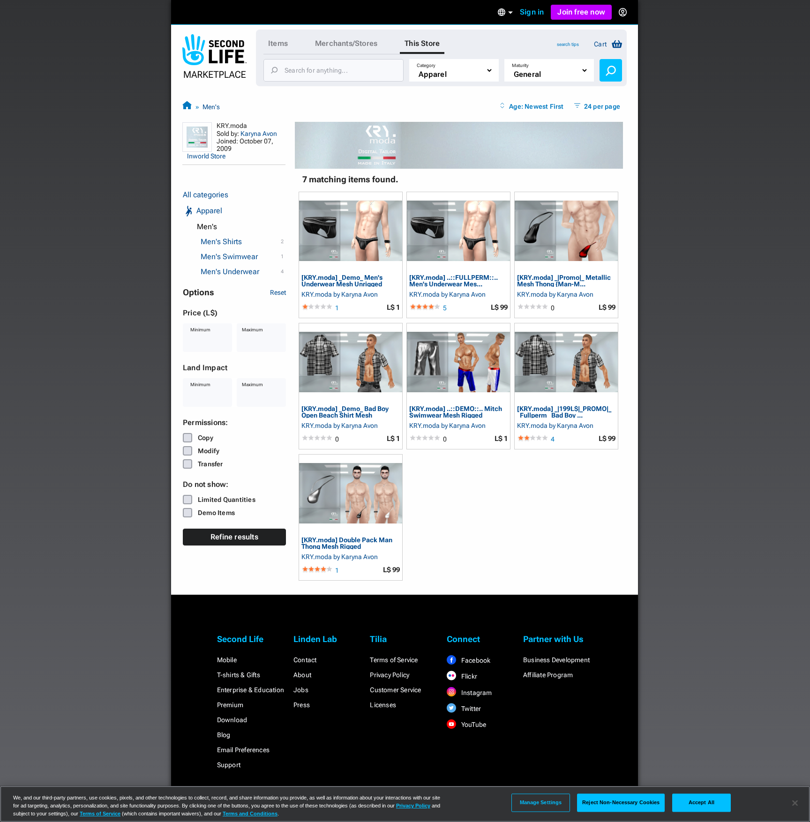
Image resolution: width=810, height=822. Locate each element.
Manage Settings (541, 802)
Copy (205, 437)
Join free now (581, 11)
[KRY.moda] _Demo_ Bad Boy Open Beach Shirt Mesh (345, 411)
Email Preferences (243, 750)
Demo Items (216, 512)
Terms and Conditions (250, 813)
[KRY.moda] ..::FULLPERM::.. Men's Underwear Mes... (453, 280)
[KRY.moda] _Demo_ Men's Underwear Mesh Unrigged (341, 280)
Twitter (470, 708)
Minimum (200, 329)
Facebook (475, 660)
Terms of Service (394, 660)
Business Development (556, 660)
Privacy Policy (389, 675)
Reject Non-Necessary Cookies (621, 802)
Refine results (234, 536)
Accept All (701, 802)
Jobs (300, 690)
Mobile (227, 660)
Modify (208, 451)
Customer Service (395, 690)
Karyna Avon (258, 133)
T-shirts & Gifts (238, 675)
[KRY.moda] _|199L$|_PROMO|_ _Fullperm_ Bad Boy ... (564, 411)
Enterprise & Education (250, 690)
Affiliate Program (548, 675)
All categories (205, 194)
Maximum (252, 329)
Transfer (210, 464)
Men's (211, 107)
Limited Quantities (226, 499)
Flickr (468, 676)
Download (232, 720)
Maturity (520, 65)
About (302, 675)
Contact (304, 660)
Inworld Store (206, 156)
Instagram (476, 692)
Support (228, 765)
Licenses (383, 705)
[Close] (795, 803)
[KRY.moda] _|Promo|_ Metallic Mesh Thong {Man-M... (564, 280)
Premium (230, 705)
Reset (278, 292)
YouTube (473, 724)
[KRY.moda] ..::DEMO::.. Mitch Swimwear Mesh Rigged (455, 411)
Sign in (532, 11)
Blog (224, 735)
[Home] (187, 106)
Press (301, 705)
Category (426, 65)
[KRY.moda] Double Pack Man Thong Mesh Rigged (346, 543)
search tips (568, 44)
